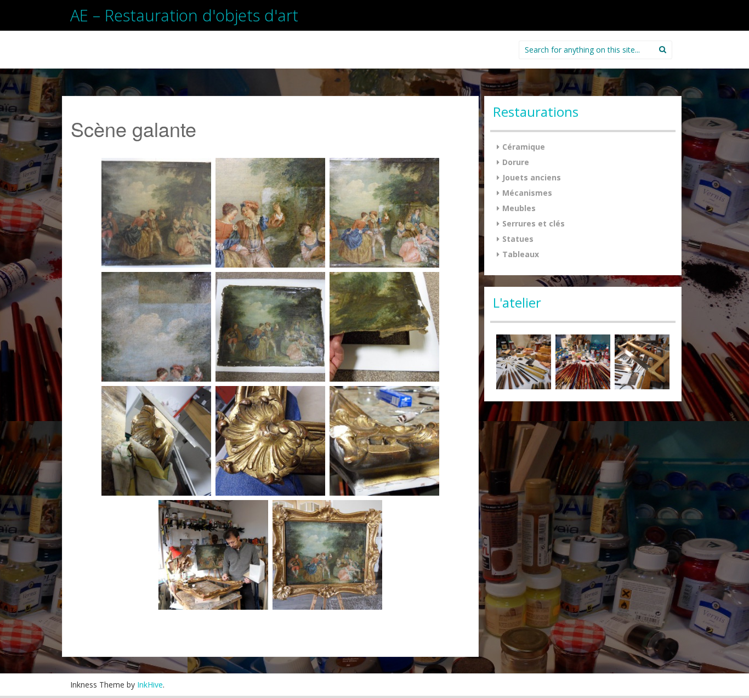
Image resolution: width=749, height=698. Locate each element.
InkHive (150, 684)
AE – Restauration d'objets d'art (184, 15)
